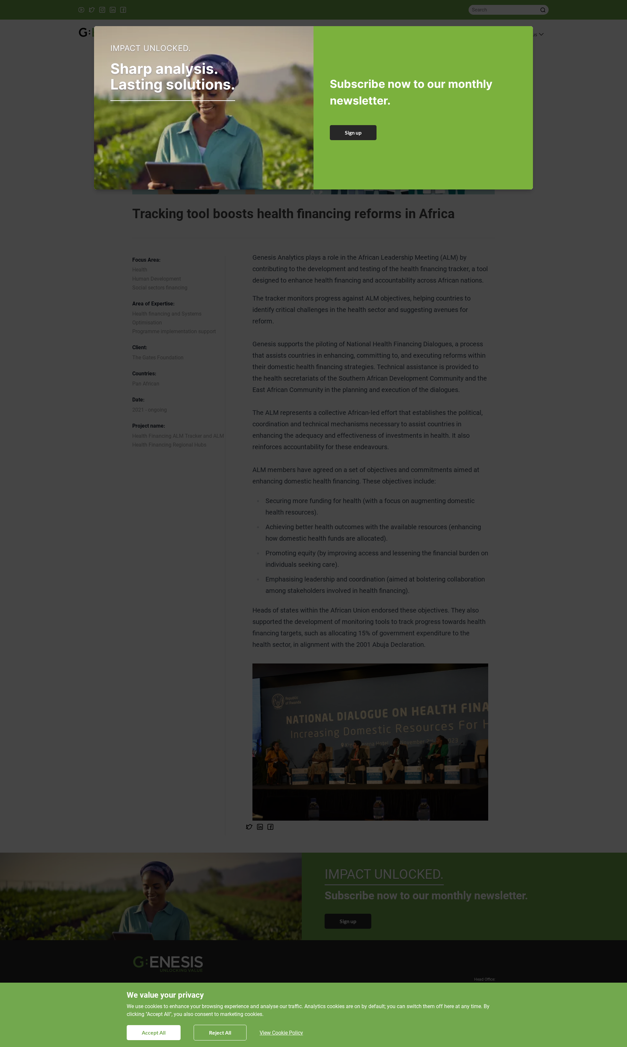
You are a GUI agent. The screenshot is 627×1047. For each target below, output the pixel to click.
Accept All (154, 1032)
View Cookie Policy (281, 1033)
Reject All (220, 1032)
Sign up (353, 132)
